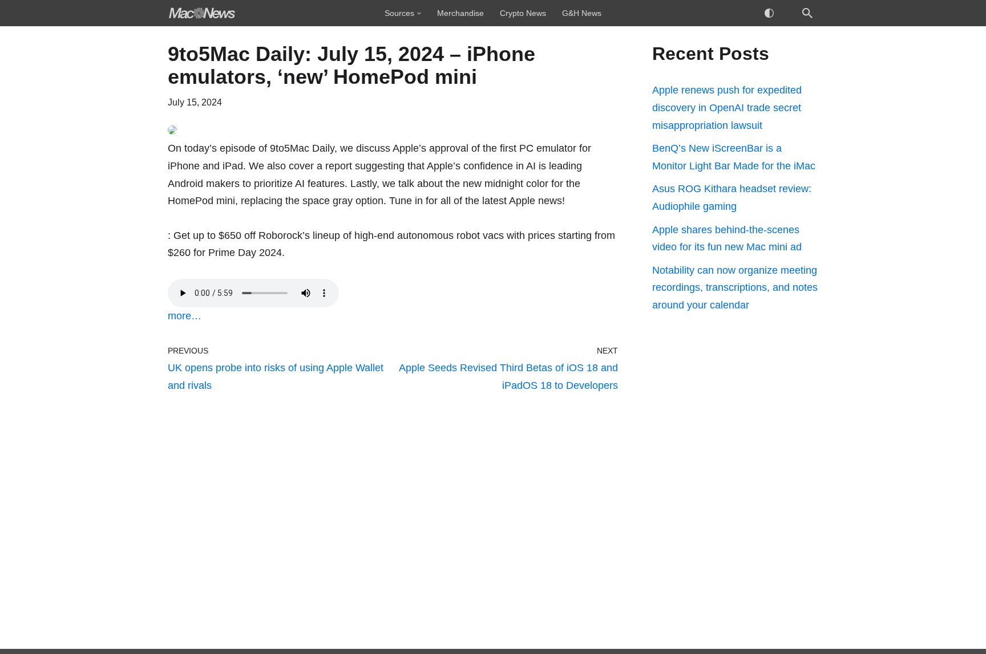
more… (184, 316)
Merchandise (460, 13)
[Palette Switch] (769, 13)
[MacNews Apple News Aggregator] (202, 13)
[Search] (807, 13)
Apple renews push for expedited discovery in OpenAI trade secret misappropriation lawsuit (727, 107)
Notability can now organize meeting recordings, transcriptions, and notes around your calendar (735, 288)
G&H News (581, 13)
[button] (419, 13)
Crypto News (523, 13)
